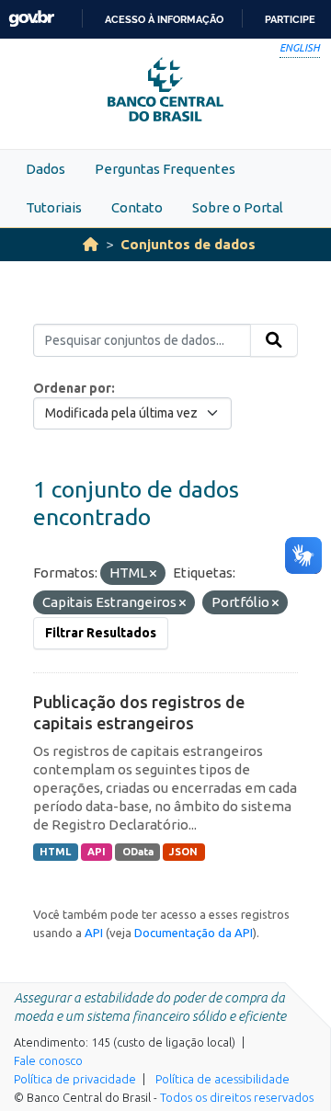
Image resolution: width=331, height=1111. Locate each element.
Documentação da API (193, 932)
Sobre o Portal (237, 207)
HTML (55, 851)
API (96, 851)
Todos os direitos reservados (237, 1097)
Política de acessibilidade (222, 1078)
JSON (183, 851)
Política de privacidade (75, 1078)
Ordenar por (72, 388)
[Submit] (274, 340)
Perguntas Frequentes (165, 169)
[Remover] (153, 573)
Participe (290, 19)
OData (138, 851)
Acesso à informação (164, 19)
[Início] (90, 244)
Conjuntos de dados (188, 244)
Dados (45, 169)
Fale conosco (48, 1060)
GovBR (31, 19)
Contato (137, 207)
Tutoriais (54, 207)
